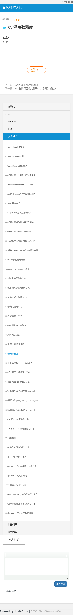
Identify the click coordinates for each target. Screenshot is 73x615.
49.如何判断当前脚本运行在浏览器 (20, 222)
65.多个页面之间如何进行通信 (18, 372)
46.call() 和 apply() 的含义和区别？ (20, 194)
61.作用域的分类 (12, 335)
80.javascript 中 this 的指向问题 (19, 513)
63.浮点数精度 (11, 354)
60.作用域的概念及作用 (15, 325)
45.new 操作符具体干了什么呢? (19, 185)
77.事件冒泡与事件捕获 (15, 485)
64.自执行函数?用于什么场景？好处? (35, 88)
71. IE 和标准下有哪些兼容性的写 (19, 429)
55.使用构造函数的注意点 (16, 278)
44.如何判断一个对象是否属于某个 (20, 175)
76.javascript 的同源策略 (16, 476)
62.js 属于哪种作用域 (26, 84)
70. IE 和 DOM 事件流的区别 (17, 419)
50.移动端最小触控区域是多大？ (19, 232)
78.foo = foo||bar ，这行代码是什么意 (21, 494)
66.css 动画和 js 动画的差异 (17, 382)
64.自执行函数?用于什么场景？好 (20, 363)
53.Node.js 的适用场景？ (16, 260)
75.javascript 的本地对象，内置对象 (20, 466)
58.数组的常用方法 (13, 307)
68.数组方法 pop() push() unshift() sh (21, 400)
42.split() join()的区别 (14, 156)
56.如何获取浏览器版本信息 (17, 288)
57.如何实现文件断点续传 (16, 297)
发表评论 (60, 584)
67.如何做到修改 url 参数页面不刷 (20, 391)
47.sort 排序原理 (12, 203)
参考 (5, 42)
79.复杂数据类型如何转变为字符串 (20, 504)
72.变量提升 (10, 438)
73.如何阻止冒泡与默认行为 (17, 447)
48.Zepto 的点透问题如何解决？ (19, 213)
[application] (36, 566)
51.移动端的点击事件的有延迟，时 (20, 241)
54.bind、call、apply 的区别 (17, 269)
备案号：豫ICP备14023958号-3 (46, 611)
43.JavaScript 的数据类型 (16, 166)
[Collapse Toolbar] (67, 556)
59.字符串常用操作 (13, 316)
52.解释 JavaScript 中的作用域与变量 (21, 250)
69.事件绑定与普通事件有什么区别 (20, 410)
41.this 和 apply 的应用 (15, 147)
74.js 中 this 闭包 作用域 (15, 457)
